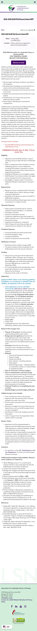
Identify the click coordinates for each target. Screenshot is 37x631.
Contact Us (4, 600)
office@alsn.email (6, 598)
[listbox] (28, 30)
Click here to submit (18, 62)
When (8, 39)
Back (2, 30)
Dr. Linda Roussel (25, 450)
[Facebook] (12, 606)
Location (7, 43)
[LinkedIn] (16, 606)
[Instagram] (25, 606)
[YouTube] (21, 606)
